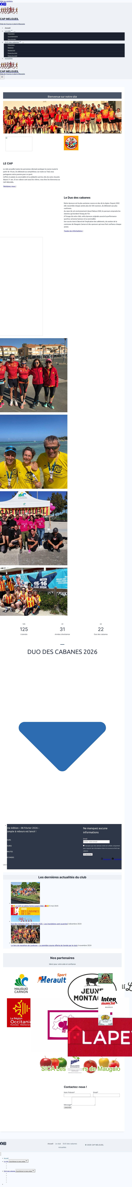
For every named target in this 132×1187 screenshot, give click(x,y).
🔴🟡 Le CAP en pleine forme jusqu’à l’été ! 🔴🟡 (30, 908)
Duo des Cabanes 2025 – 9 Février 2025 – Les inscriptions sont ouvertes (39, 926)
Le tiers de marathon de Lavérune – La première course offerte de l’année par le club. (44, 948)
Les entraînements (13, 36)
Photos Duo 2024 (12, 53)
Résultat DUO (11, 50)
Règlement (11, 47)
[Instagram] (4, 5)
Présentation (11, 34)
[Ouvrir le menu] (2, 77)
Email (95, 1095)
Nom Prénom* (69, 1095)
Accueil (7, 28)
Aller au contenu (6, 1)
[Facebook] (1, 5)
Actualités (9, 58)
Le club (58, 1146)
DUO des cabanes (70, 1146)
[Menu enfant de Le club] (14, 31)
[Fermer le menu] (0, 1156)
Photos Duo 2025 (12, 56)
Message (68, 1107)
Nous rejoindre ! (12, 39)
